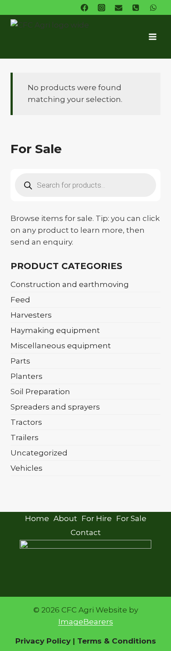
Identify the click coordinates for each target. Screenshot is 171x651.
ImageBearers (85, 621)
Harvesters (31, 315)
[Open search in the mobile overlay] (85, 185)
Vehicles (27, 468)
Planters (27, 376)
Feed (20, 299)
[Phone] (135, 7)
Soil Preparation (40, 391)
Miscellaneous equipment (61, 345)
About (65, 518)
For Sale (131, 518)
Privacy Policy (43, 641)
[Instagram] (101, 7)
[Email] (118, 7)
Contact (86, 532)
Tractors (26, 422)
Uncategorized (39, 452)
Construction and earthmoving (70, 284)
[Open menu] (152, 36)
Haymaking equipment (55, 330)
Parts (20, 361)
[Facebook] (84, 7)
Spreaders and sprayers (55, 406)
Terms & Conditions (115, 641)
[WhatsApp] (153, 7)
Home (37, 518)
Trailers (25, 437)
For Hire (97, 518)
